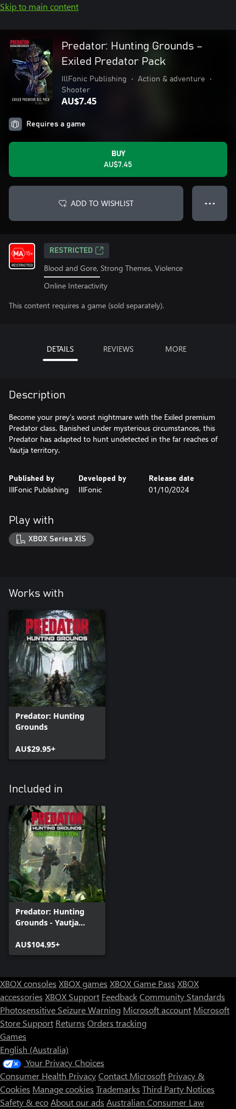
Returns (70, 1023)
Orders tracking (117, 1023)
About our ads (77, 1102)
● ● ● (210, 203)
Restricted (71, 250)
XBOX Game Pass (142, 983)
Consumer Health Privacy (48, 1076)
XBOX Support (72, 996)
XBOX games (83, 983)
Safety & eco (24, 1102)
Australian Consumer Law (155, 1102)
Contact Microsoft (132, 1076)
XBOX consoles (28, 983)
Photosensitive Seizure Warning (60, 1010)
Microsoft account (157, 1010)
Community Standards (182, 996)
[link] (57, 684)
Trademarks (118, 1089)
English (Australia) (34, 1049)
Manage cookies (63, 1089)
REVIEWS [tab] (118, 348)
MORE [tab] (176, 348)
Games (13, 1036)
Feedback (119, 996)
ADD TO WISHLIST (102, 203)
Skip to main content (39, 6)
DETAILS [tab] (60, 348)
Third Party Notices (178, 1089)
